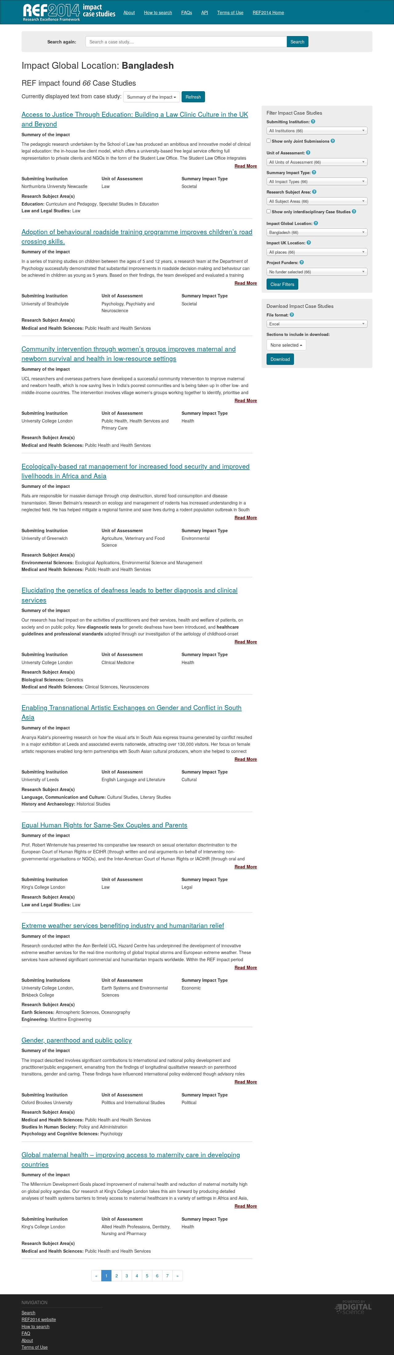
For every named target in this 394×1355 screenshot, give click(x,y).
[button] (313, 121)
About (129, 12)
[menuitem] (129, 12)
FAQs (186, 12)
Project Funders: (282, 262)
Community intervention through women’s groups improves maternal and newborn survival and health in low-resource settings (129, 353)
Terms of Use (230, 12)
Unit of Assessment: (286, 153)
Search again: (61, 42)
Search (28, 1312)
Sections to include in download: (298, 334)
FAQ (26, 1333)
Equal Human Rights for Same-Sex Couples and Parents (104, 824)
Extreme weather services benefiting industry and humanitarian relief (123, 925)
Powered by (354, 1301)
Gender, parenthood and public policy (77, 1039)
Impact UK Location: (286, 243)
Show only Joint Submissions (300, 141)
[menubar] (204, 12)
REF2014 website (39, 1319)
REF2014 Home (268, 12)
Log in (366, 10)
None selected (285, 345)
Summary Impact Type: (289, 172)
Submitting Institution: (288, 121)
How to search (158, 12)
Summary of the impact (150, 97)
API (204, 12)
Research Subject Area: (289, 192)
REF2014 (68, 12)
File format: (277, 315)
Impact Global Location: (289, 223)
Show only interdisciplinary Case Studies (311, 211)
